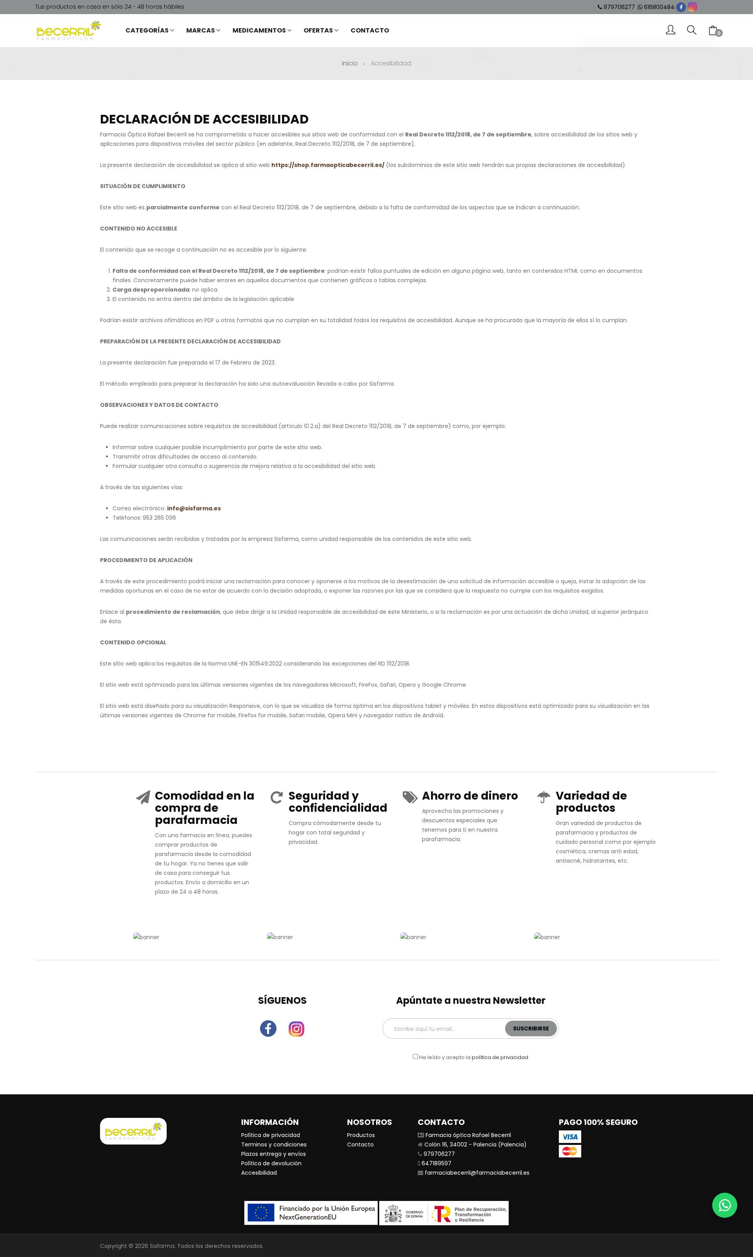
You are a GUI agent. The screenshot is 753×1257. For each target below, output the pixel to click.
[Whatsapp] (724, 1205)
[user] (670, 30)
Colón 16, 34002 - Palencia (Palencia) (475, 1144)
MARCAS (200, 30)
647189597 (436, 1163)
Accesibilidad (259, 1173)
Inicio (350, 63)
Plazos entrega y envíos (273, 1154)
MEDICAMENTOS (259, 30)
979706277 (619, 7)
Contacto (360, 1144)
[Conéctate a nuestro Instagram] (692, 7)
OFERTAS (318, 30)
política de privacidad (500, 1057)
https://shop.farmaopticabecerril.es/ (327, 165)
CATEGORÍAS (147, 30)
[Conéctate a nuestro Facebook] (681, 7)
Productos (361, 1135)
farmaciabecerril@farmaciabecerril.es (477, 1173)
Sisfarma (162, 1246)
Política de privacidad (270, 1135)
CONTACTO (370, 30)
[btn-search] (692, 30)
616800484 (659, 7)
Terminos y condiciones (274, 1144)
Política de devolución (271, 1163)
